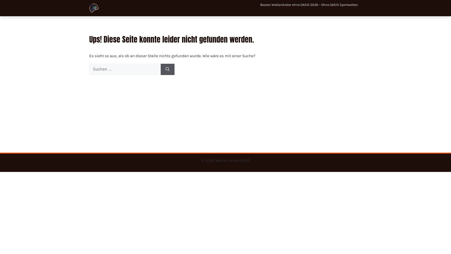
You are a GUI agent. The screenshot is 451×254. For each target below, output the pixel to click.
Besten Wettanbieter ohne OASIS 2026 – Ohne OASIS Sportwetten (309, 5)
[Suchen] (168, 69)
